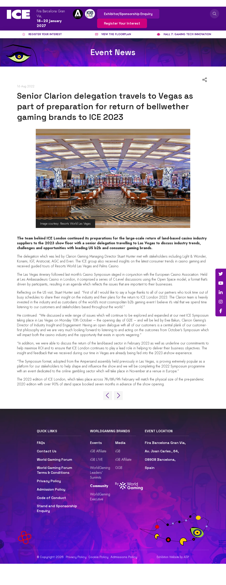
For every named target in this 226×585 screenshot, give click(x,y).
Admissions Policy (124, 557)
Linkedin (221, 292)
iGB (117, 451)
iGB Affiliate (98, 451)
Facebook (221, 311)
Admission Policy (51, 489)
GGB (118, 467)
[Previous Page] (107, 395)
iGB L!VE (96, 459)
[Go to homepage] (18, 14)
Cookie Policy (98, 557)
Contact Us (46, 451)
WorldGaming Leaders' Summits (100, 472)
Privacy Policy (49, 481)
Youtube (221, 283)
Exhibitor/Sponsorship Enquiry (128, 14)
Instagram (221, 302)
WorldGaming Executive (100, 497)
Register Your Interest (122, 23)
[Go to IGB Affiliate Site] (78, 14)
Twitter (221, 274)
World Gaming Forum (54, 459)
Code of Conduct (51, 498)
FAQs (41, 443)
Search (214, 13)
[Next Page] (118, 395)
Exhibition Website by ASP (173, 557)
